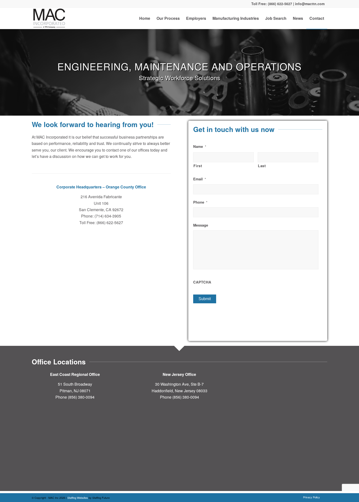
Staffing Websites (78, 498)
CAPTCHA (202, 282)
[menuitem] (144, 18)
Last (262, 165)
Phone (200, 202)
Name (199, 146)
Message (200, 225)
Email (199, 179)
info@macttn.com (309, 3)
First (197, 165)
